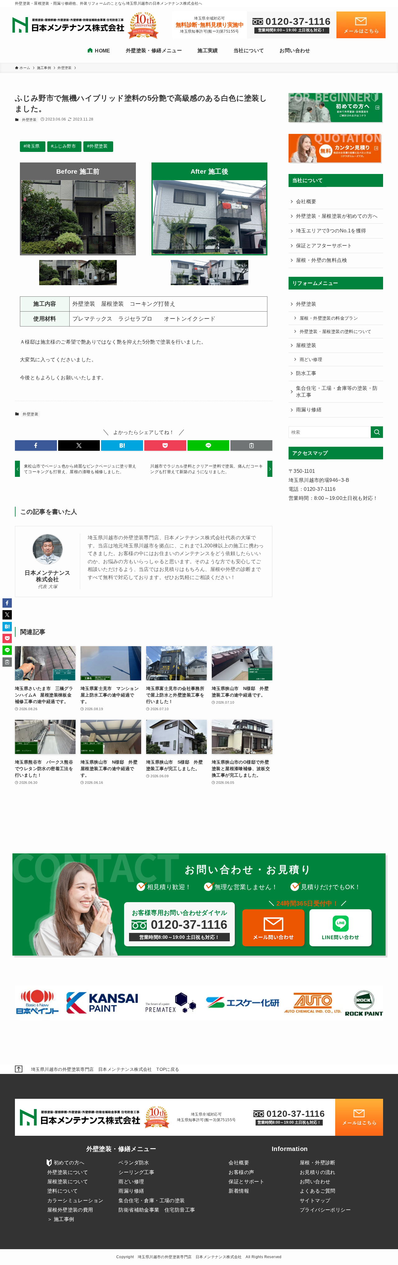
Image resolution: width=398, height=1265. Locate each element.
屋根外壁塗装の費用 (70, 1209)
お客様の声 (241, 1172)
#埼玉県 (32, 146)
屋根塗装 (306, 345)
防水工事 (306, 373)
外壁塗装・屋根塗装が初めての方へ (336, 216)
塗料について (62, 1191)
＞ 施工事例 (60, 1219)
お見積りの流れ (318, 1172)
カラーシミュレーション (75, 1200)
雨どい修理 (311, 359)
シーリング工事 (136, 1172)
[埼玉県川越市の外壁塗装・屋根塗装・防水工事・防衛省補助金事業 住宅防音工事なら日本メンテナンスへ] (69, 25)
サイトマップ (315, 1200)
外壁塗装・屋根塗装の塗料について (335, 331)
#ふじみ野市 (63, 146)
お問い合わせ (315, 1181)
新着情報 (239, 1191)
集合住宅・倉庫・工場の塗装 (151, 1200)
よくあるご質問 (318, 1191)
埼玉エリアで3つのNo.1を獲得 (331, 230)
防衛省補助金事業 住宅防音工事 (156, 1209)
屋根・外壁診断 (318, 1162)
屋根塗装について (67, 1181)
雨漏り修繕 (309, 409)
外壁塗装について (67, 1172)
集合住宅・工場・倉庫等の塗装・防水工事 (336, 392)
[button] (36, 445)
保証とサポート (246, 1181)
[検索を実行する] (377, 432)
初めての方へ (69, 1162)
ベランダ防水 (133, 1162)
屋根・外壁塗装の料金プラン (329, 318)
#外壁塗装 (97, 146)
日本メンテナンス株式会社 (47, 576)
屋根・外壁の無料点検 (321, 260)
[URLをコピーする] (251, 445)
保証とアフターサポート (324, 245)
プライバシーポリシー (325, 1209)
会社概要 (306, 201)
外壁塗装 (29, 119)
